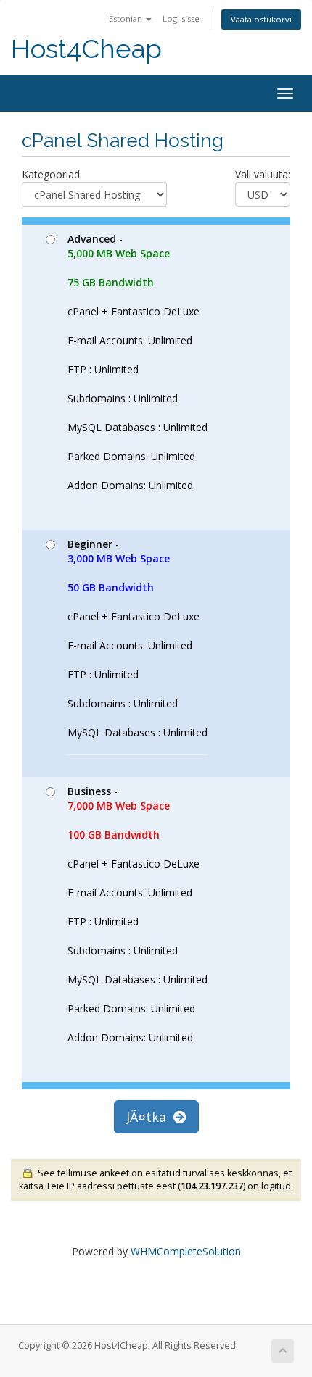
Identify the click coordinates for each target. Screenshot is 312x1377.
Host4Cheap (86, 49)
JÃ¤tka (149, 1117)
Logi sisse (181, 18)
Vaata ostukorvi (261, 19)
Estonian (126, 18)
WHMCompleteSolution (186, 1251)
